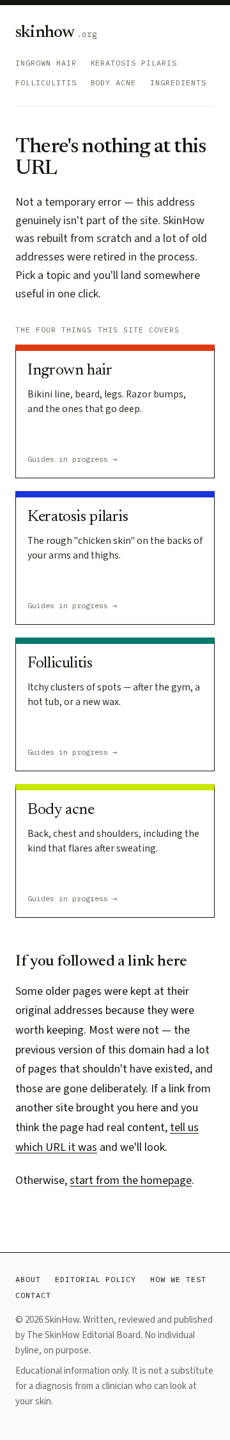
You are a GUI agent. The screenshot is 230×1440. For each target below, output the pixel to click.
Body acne (114, 82)
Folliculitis (46, 82)
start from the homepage (131, 1180)
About (28, 1279)
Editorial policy (95, 1279)
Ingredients (178, 82)
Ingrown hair (46, 63)
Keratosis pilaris (134, 63)
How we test (178, 1279)
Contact (33, 1295)
